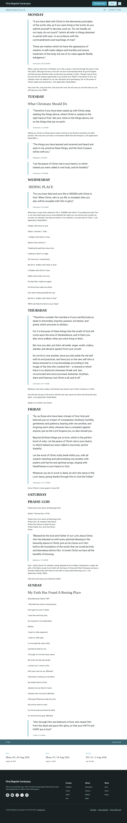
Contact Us (41, 810)
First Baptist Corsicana (18, 3)
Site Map (93, 810)
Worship (88, 753)
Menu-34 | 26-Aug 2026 (17, 757)
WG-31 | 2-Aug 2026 (96, 757)
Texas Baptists (103, 810)
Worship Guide (99, 3)
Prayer (8, 742)
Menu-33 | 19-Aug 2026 (57, 757)
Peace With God (115, 810)
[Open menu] (119, 3)
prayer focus (116, 742)
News (112, 3)
